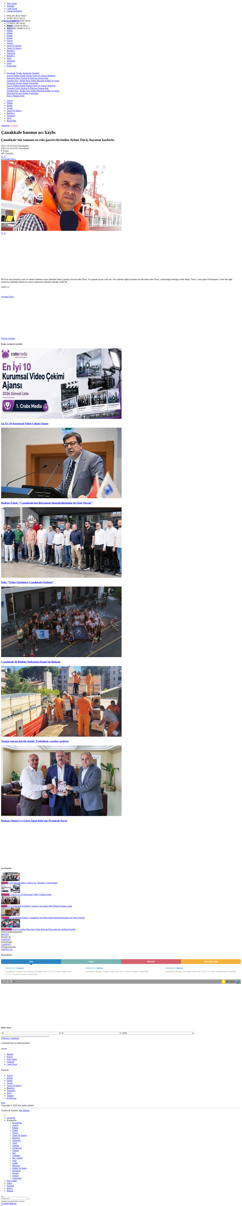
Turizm (25, 83)
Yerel (9, 58)
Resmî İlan (11, 66)
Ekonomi (11, 83)
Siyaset (18, 83)
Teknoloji (11, 53)
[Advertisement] (85, 256)
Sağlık (33, 81)
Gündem (10, 81)
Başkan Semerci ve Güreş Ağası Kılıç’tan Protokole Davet (34, 820)
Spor (27, 81)
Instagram (27, 73)
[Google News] (8, 159)
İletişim (16, 96)
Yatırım (41, 78)
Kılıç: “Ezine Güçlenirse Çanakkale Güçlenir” (27, 582)
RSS (22, 96)
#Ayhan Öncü (7, 297)
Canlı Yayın (12, 8)
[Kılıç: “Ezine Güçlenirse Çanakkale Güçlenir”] (61, 577)
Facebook (11, 73)
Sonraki (11, 338)
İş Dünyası (32, 78)
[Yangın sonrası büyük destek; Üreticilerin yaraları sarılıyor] (61, 736)
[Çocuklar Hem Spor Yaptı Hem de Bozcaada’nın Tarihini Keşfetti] (10, 927)
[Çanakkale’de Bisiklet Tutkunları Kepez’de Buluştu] (61, 656)
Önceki (4, 338)
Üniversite (33, 83)
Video (9, 1183)
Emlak (9, 35)
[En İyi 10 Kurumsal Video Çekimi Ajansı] (61, 418)
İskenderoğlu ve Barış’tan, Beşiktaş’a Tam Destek (33, 883)
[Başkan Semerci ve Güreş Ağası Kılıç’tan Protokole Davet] (61, 815)
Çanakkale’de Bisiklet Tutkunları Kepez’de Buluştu (30, 661)
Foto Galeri (12, 3)
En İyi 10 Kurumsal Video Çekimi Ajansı (24, 423)
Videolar (10, 6)
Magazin (40, 81)
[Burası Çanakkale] (10, 21)
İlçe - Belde (19, 81)
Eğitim (10, 30)
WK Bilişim (24, 1110)
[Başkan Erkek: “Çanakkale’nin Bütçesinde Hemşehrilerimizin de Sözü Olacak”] (61, 497)
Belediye (11, 51)
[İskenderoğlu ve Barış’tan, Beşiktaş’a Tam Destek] (10, 880)
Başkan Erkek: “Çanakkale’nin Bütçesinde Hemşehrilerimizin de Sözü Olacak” (46, 502)
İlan (46, 78)
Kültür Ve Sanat (51, 81)
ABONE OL (7, 949)
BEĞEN (5, 934)
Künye (10, 96)
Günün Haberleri (14, 11)
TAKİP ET (6, 939)
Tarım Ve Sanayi (14, 46)
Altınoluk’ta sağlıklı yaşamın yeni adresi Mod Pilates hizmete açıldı (39, 906)
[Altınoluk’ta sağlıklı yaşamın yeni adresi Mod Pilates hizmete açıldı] (10, 903)
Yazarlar (10, 1186)
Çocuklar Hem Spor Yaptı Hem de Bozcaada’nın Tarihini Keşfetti (43, 929)
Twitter (19, 73)
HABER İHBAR (9, 1203)
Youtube (35, 73)
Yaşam (10, 40)
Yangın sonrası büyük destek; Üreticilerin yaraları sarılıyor (35, 741)
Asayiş (10, 25)
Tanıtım (23, 78)
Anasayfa (5, 125)
